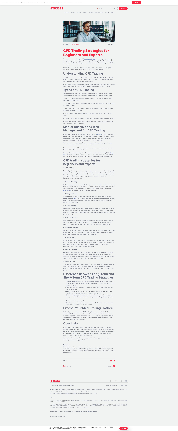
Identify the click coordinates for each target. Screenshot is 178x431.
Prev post (68, 366)
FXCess (107, 12)
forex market (67, 190)
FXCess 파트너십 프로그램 (96, 12)
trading (75, 198)
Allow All (136, 2)
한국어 (100, 8)
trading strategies (89, 59)
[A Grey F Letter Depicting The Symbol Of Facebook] (110, 381)
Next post (109, 366)
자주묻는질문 (109, 385)
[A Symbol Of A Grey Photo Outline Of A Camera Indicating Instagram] (120, 381)
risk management (98, 134)
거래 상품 (66, 12)
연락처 (125, 385)
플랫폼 (79, 12)
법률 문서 (115, 385)
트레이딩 (73, 12)
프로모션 (85, 12)
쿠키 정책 (121, 385)
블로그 (112, 12)
